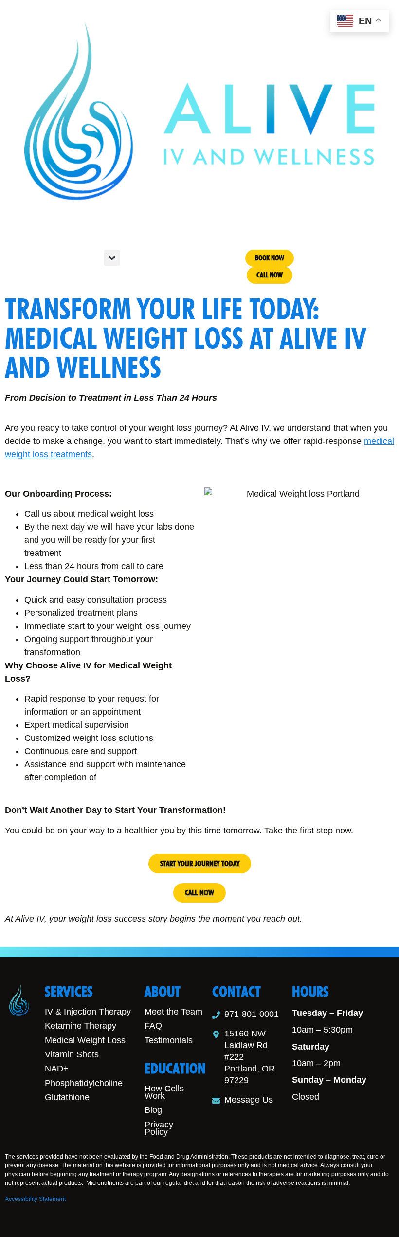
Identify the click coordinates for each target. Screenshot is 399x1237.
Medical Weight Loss (85, 1040)
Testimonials (169, 1040)
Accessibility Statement (35, 1199)
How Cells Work (164, 1092)
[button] (112, 258)
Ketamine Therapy (80, 1026)
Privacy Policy (159, 1128)
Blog (153, 1110)
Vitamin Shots (72, 1054)
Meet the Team (173, 1011)
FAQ (153, 1026)
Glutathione (67, 1097)
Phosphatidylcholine (84, 1083)
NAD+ (57, 1068)
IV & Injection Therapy (88, 1011)
